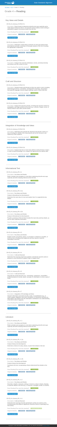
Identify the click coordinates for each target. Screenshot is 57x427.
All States (7, 7)
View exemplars (12, 37)
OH (12, 7)
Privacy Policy (46, 425)
